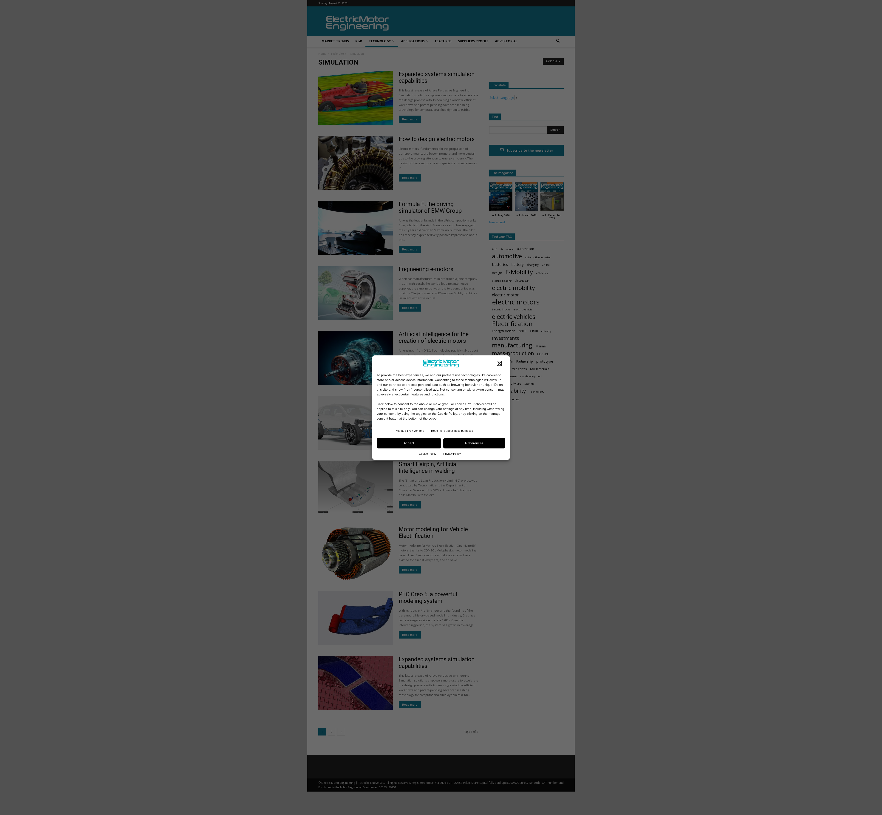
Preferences (474, 443)
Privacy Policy (452, 453)
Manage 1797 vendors (410, 430)
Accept (409, 443)
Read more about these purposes (452, 430)
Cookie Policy (427, 453)
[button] (499, 363)
